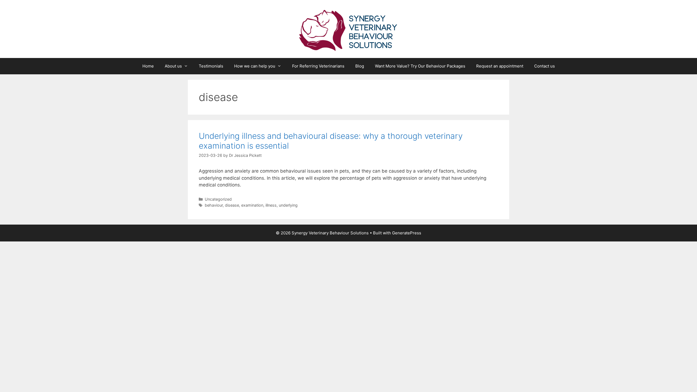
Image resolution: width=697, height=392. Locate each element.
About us (173, 66)
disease (232, 205)
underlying (288, 205)
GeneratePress (406, 232)
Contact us (544, 66)
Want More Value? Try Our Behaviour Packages (420, 66)
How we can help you (254, 66)
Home (148, 66)
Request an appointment (499, 66)
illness (271, 205)
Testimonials (211, 66)
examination (252, 205)
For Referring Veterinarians (318, 66)
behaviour (214, 205)
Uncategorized (218, 199)
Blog (359, 66)
